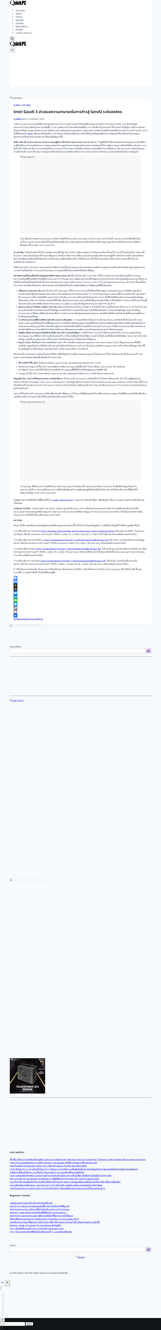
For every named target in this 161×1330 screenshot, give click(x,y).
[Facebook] (80, 582)
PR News (19, 29)
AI (15, 619)
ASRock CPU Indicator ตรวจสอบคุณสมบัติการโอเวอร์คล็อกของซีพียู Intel (39, 1206)
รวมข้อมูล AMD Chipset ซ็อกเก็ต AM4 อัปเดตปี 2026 (31, 1203)
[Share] (80, 615)
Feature (19, 16)
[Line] (80, 600)
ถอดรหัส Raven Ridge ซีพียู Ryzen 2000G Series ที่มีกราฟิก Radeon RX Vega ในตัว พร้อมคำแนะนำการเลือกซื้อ (55, 1222)
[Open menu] (12, 50)
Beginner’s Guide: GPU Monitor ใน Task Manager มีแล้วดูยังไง (35, 1225)
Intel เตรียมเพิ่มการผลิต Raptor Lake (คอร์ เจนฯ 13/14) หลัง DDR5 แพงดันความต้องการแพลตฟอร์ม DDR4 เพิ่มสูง (56, 1185)
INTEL (39, 619)
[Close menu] (0, 1288)
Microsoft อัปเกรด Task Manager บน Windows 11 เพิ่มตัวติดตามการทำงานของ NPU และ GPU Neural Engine (54, 1178)
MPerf (30, 133)
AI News (17, 105)
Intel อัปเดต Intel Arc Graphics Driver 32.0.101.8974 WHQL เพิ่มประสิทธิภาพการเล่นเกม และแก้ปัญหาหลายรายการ (57, 1188)
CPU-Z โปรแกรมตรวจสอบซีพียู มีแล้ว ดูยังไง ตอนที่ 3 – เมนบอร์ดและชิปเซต (41, 1231)
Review (19, 13)
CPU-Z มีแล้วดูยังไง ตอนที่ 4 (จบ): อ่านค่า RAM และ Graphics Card (37, 1228)
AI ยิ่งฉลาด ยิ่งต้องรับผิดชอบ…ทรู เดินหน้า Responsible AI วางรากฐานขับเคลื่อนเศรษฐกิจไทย (47, 1172)
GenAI (20, 619)
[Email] (80, 612)
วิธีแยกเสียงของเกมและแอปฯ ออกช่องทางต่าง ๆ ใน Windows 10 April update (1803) (44, 1219)
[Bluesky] (80, 593)
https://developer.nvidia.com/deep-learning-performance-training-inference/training (77, 531)
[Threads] (80, 589)
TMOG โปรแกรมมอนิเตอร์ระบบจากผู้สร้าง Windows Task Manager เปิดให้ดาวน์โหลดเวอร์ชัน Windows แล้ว (53, 1162)
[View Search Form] (12, 38)
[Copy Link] (80, 608)
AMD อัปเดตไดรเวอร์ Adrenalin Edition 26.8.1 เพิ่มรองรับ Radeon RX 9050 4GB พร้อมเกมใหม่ (48, 1166)
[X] (80, 585)
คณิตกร (19, 119)
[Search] (148, 651)
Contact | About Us (24, 32)
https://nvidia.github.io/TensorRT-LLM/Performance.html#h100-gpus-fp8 (76, 540)
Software (20, 23)
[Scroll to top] (2, 1283)
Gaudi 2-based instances (63, 500)
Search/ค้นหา (15, 646)
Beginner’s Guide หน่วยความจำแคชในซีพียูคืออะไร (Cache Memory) (38, 1212)
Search (13, 1245)
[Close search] (2, 1320)
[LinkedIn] (80, 597)
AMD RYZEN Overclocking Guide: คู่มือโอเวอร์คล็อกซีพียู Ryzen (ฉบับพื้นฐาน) (41, 1215)
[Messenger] (80, 604)
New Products (22, 26)
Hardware (20, 20)
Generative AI (29, 619)
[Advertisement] (80, 70)
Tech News (20, 10)
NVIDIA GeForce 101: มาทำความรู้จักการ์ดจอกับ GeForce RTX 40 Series (39, 1209)
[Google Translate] (80, 578)
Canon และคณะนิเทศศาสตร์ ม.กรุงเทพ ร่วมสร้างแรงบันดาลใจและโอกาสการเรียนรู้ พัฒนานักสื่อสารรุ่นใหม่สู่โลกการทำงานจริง (60, 1175)
